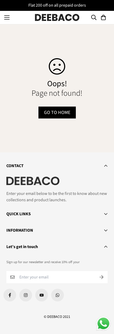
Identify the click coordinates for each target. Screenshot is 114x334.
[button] (104, 17)
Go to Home (57, 112)
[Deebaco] (57, 17)
